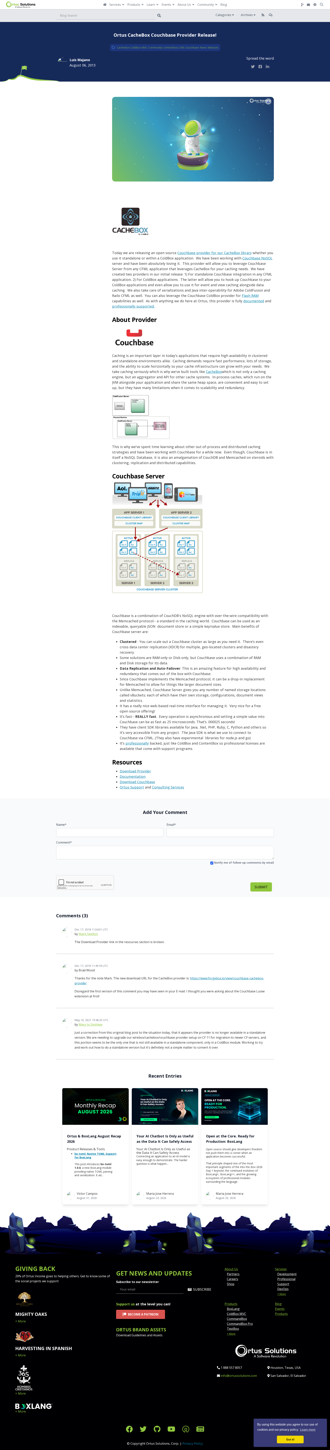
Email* (171, 825)
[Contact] (308, 5)
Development (287, 1274)
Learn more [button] (307, 1429)
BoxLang (233, 1309)
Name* (61, 825)
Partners (233, 1274)
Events (280, 1309)
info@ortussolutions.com (239, 1376)
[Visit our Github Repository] (158, 1429)
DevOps (283, 1289)
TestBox (233, 1329)
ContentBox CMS (173, 47)
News (203, 47)
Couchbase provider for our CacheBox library (214, 252)
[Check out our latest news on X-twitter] (144, 1429)
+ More (20, 1321)
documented (253, 301)
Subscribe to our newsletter (137, 1282)
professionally (137, 743)
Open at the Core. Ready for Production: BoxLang (230, 1139)
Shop (230, 1284)
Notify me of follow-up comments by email (243, 862)
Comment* (64, 842)
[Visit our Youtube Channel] (172, 1429)
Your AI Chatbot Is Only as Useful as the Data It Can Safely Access (165, 1139)
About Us (231, 1269)
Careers (232, 1279)
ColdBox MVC (138, 47)
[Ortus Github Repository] (302, 5)
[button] (314, 4)
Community (155, 47)
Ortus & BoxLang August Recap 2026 (94, 1139)
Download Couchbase (137, 782)
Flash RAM (250, 295)
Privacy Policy (192, 1443)
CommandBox (237, 1319)
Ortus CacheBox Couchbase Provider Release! (165, 35)
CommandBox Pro (240, 1324)
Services (281, 1269)
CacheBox (123, 47)
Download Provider (135, 771)
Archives (247, 15)
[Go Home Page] (105, 4)
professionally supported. (133, 306)
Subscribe (202, 1289)
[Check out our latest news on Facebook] (130, 1429)
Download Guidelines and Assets (139, 1335)
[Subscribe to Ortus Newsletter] (200, 1429)
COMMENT (75, 93)
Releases (213, 47)
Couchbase (192, 47)
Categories (224, 15)
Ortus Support (132, 787)
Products (231, 1304)
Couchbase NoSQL (257, 258)
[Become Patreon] (186, 1429)
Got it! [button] (290, 1439)
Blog (223, 4)
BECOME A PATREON (143, 1314)
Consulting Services (168, 787)
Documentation (133, 776)
